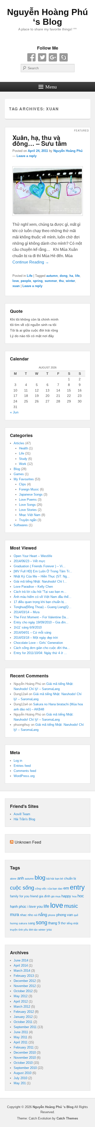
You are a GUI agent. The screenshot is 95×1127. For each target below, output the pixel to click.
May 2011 (20, 1037)
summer (51, 281)
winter (70, 281)
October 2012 (23, 991)
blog (40, 877)
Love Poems (28, 499)
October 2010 (23, 1063)
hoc (80, 896)
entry (77, 887)
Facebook (31, 57)
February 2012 (24, 1011)
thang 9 (54, 923)
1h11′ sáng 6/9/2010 (28, 627)
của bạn (52, 888)
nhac (23, 915)
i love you (35, 906)
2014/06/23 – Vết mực (29, 561)
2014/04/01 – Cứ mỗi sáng (32, 632)
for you (24, 896)
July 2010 (20, 1078)
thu (61, 281)
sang (31, 923)
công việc (41, 888)
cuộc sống (22, 888)
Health (23, 448)
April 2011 (21, 1042)
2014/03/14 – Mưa (26, 612)
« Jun (14, 412)
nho (30, 915)
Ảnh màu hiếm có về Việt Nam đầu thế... (42, 597)
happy (66, 896)
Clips (22, 484)
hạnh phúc (18, 906)
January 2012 (23, 1017)
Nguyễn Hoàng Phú (68, 151)
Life (29, 276)
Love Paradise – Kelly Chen (33, 586)
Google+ (53, 57)
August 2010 (22, 1073)
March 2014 (22, 970)
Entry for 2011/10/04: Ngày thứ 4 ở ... (40, 653)
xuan (16, 286)
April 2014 (21, 965)
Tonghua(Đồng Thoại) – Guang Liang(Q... (42, 607)
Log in (18, 760)
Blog (17, 469)
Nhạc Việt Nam (29, 515)
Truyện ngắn (28, 520)
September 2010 (25, 1068)
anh (20, 878)
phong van (64, 915)
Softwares (21, 525)
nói (35, 915)
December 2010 (25, 1052)
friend (34, 896)
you (49, 929)
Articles (19, 443)
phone (51, 915)
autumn (52, 276)
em (66, 888)
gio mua (55, 896)
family (14, 896)
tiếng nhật (72, 923)
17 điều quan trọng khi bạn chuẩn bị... (40, 602)
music (71, 906)
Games (19, 474)
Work (22, 464)
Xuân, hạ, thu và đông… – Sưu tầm (39, 140)
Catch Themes (67, 1118)
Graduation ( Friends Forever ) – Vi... (40, 566)
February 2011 (24, 1047)
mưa (14, 914)
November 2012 (25, 986)
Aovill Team (22, 814)
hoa (74, 896)
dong (63, 276)
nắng (42, 914)
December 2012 (25, 981)
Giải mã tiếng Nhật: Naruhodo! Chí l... (40, 581)
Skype (63, 57)
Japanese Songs (31, 494)
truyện (14, 929)
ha (71, 276)
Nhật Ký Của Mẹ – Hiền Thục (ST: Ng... (42, 576)
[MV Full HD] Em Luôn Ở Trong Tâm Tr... (43, 571)
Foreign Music (29, 489)
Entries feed (22, 766)
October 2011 (23, 1022)
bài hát (50, 878)
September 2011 (25, 1027)
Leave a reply (27, 156)
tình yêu (23, 929)
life (77, 276)
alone (13, 878)
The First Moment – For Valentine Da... (41, 617)
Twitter (42, 57)
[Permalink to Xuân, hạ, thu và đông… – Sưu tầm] (47, 218)
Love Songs (27, 505)
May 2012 (21, 996)
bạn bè (59, 878)
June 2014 (21, 960)
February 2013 (24, 976)
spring (38, 281)
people (26, 281)
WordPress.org (24, 776)
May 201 (20, 1083)
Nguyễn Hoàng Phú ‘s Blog (47, 17)
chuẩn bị (70, 878)
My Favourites (24, 479)
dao (60, 888)
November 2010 (25, 1057)
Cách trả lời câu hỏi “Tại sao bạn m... (40, 592)
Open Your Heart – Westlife (33, 556)
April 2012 (21, 1001)
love (15, 281)
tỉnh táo (33, 929)
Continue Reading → (30, 262)
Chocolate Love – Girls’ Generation (38, 643)
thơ (63, 923)
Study (23, 459)
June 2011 (21, 1032)
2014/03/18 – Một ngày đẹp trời (36, 637)
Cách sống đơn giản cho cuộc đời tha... (42, 648)
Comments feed (25, 771)
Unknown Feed (28, 842)
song (41, 922)
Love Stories (28, 510)
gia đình (44, 896)
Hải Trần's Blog (24, 819)
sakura (23, 923)
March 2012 (22, 1006)
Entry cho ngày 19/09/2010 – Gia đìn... (41, 622)
